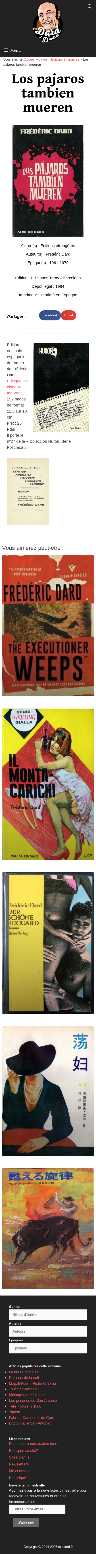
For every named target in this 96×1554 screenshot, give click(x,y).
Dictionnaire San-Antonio (29, 1423)
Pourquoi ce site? (23, 1450)
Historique (17, 1478)
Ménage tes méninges (27, 1395)
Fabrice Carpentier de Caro (31, 1418)
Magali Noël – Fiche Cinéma (32, 1383)
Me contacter (20, 1471)
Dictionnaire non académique (33, 1444)
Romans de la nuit (24, 1378)
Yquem (14, 1412)
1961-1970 (59, 262)
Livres (43, 59)
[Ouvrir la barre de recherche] (90, 6)
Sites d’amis (19, 1457)
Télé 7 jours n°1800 (25, 1406)
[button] (50, 315)
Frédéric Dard (58, 254)
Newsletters (19, 1464)
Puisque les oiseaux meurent (17, 387)
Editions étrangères (65, 59)
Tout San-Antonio (23, 1389)
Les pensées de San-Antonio (33, 1400)
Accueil (29, 59)
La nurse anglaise (23, 1372)
